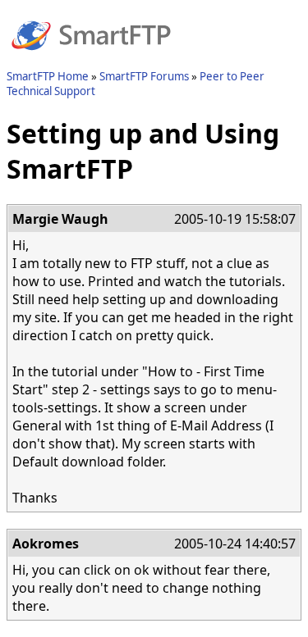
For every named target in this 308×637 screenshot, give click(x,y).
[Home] (91, 60)
